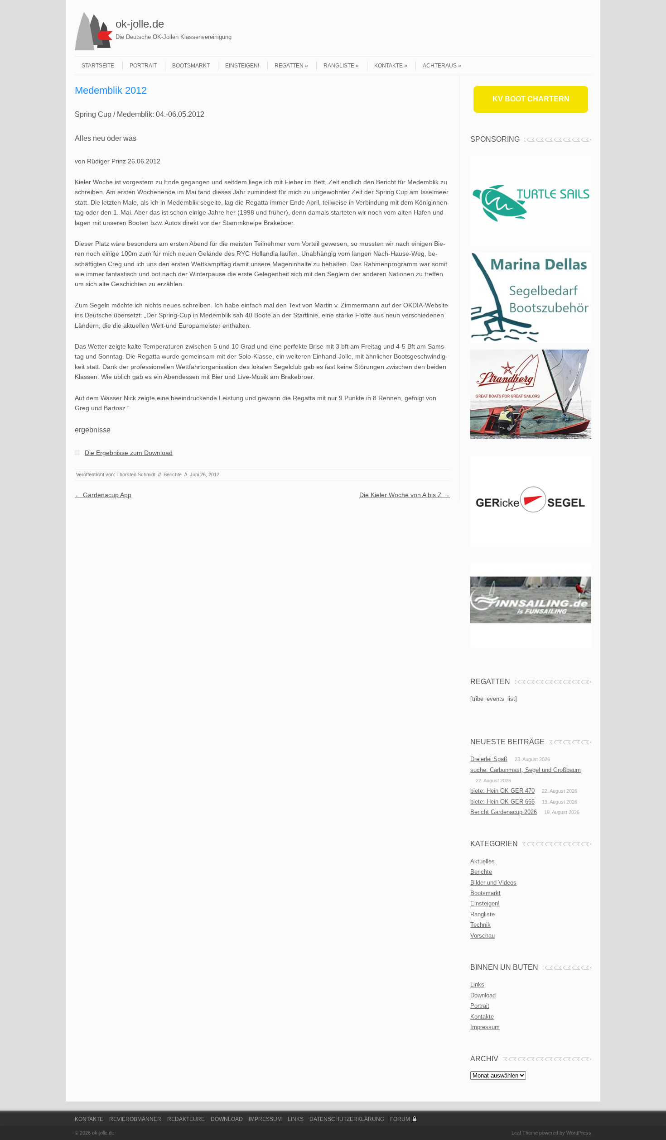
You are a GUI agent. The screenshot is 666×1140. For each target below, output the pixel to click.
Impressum (485, 1027)
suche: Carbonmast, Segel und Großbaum (525, 769)
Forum (400, 1119)
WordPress (578, 1132)
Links (477, 984)
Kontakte (388, 65)
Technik (480, 924)
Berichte (173, 474)
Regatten (289, 65)
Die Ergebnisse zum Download (129, 452)
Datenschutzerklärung (346, 1119)
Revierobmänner (135, 1119)
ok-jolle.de (140, 24)
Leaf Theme (525, 1132)
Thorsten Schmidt (135, 474)
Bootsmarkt (191, 65)
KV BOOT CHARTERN (530, 99)
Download (483, 995)
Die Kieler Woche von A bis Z (404, 494)
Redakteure (186, 1119)
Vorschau (482, 935)
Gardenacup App (103, 494)
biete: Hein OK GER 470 (502, 790)
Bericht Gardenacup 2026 (503, 812)
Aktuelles (482, 861)
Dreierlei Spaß (488, 759)
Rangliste (338, 65)
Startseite (98, 65)
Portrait (143, 65)
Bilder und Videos (493, 882)
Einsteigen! (242, 65)
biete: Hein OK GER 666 (502, 801)
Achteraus (440, 65)
